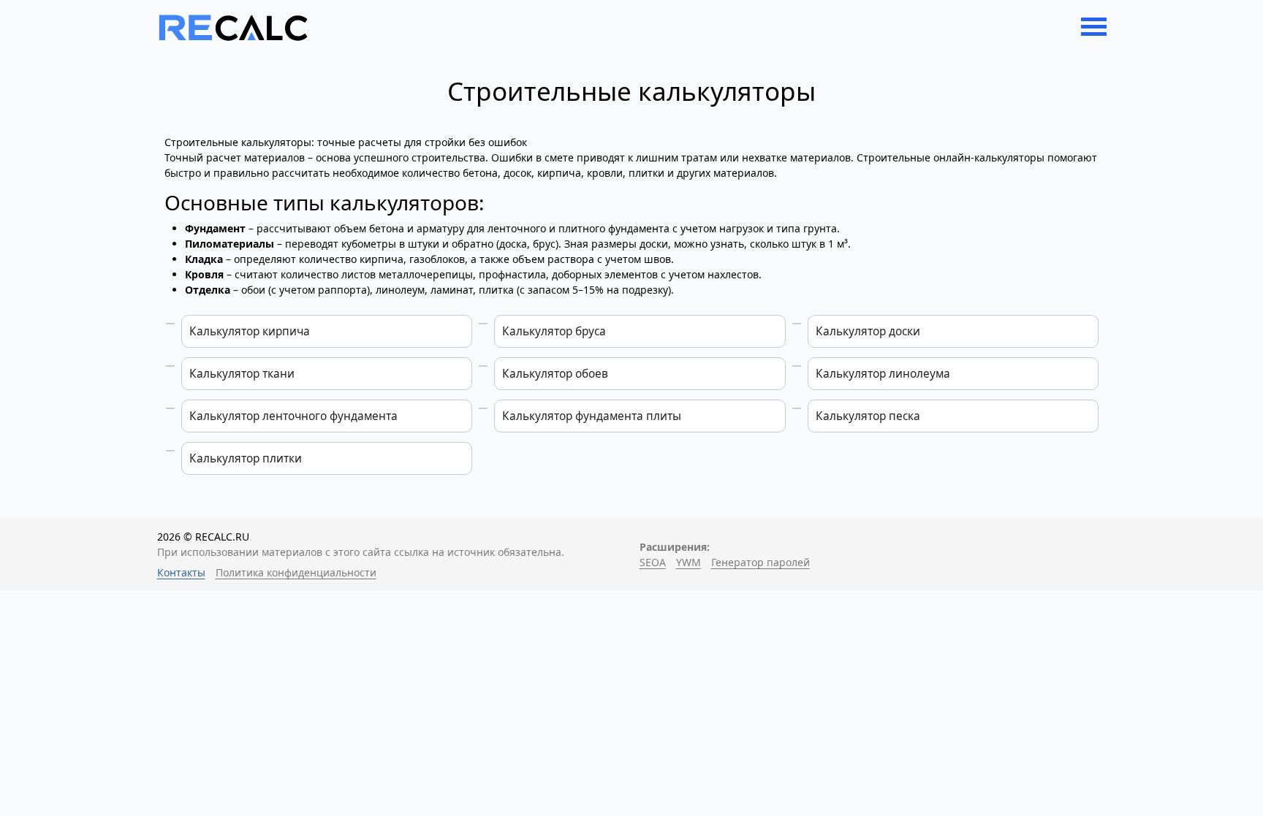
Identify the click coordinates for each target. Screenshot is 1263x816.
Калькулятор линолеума (883, 373)
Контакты (181, 572)
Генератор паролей (760, 562)
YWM (688, 562)
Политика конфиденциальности (296, 572)
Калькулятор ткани (242, 373)
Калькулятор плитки (245, 458)
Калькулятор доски (868, 331)
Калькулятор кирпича (249, 331)
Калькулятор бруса (554, 331)
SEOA (653, 562)
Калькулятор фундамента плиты (591, 416)
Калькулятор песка (868, 416)
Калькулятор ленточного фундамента (293, 416)
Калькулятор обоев (555, 373)
